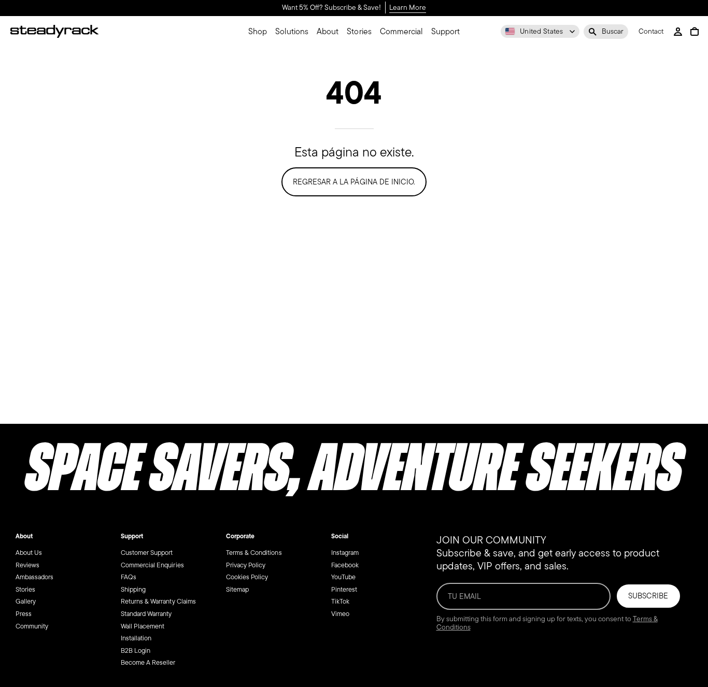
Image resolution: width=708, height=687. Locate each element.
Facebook (345, 564)
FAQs (128, 576)
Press (24, 613)
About (24, 536)
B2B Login (135, 650)
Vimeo (340, 613)
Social (339, 536)
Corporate (240, 536)
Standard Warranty (146, 613)
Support (132, 536)
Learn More (407, 8)
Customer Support (147, 552)
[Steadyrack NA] (54, 31)
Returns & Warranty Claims (158, 601)
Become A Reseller (148, 662)
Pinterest (344, 588)
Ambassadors (34, 576)
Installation (136, 638)
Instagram (345, 552)
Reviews (27, 564)
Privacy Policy (245, 564)
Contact (651, 31)
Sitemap (237, 588)
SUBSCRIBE (648, 596)
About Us (29, 552)
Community (32, 625)
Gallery (26, 601)
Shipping (133, 588)
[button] (605, 31)
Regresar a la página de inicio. (354, 182)
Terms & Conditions (254, 552)
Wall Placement (142, 625)
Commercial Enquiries (152, 564)
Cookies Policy (247, 576)
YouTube (343, 576)
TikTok (340, 601)
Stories (25, 588)
